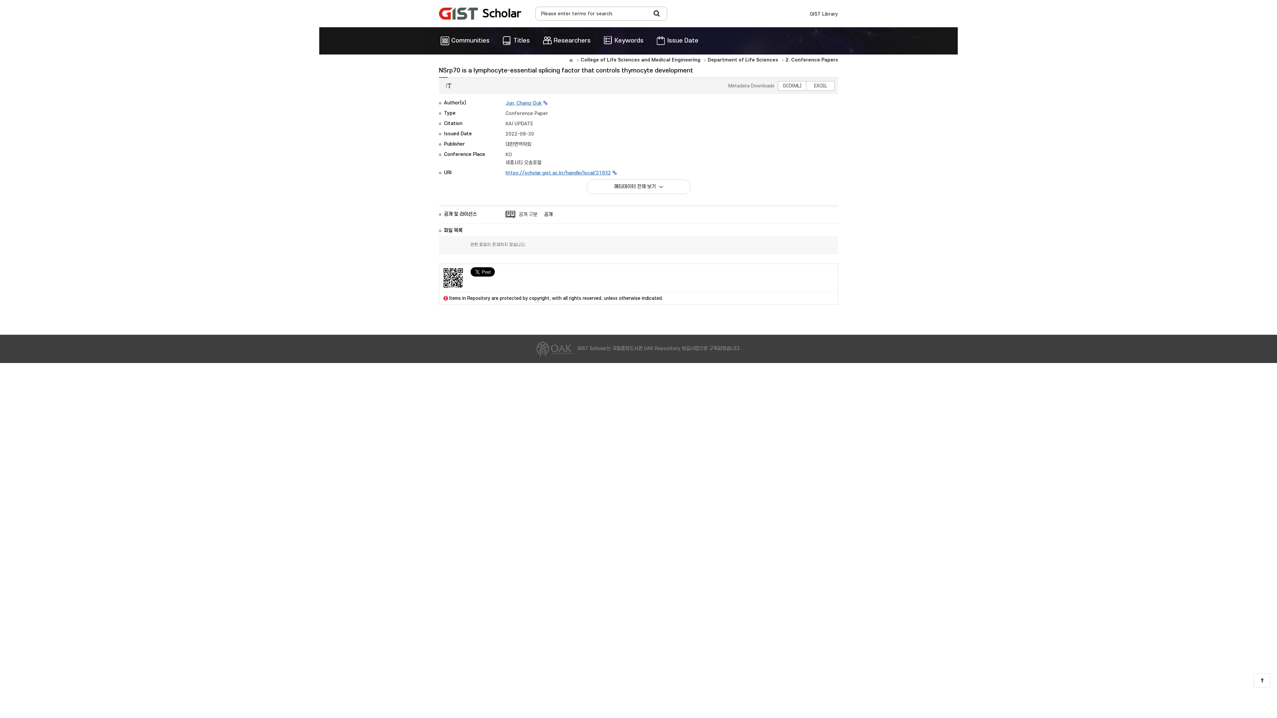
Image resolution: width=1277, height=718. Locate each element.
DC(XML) (792, 85)
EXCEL (820, 85)
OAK (480, 13)
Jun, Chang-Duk (523, 103)
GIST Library (824, 14)
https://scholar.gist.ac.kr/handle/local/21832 (558, 173)
